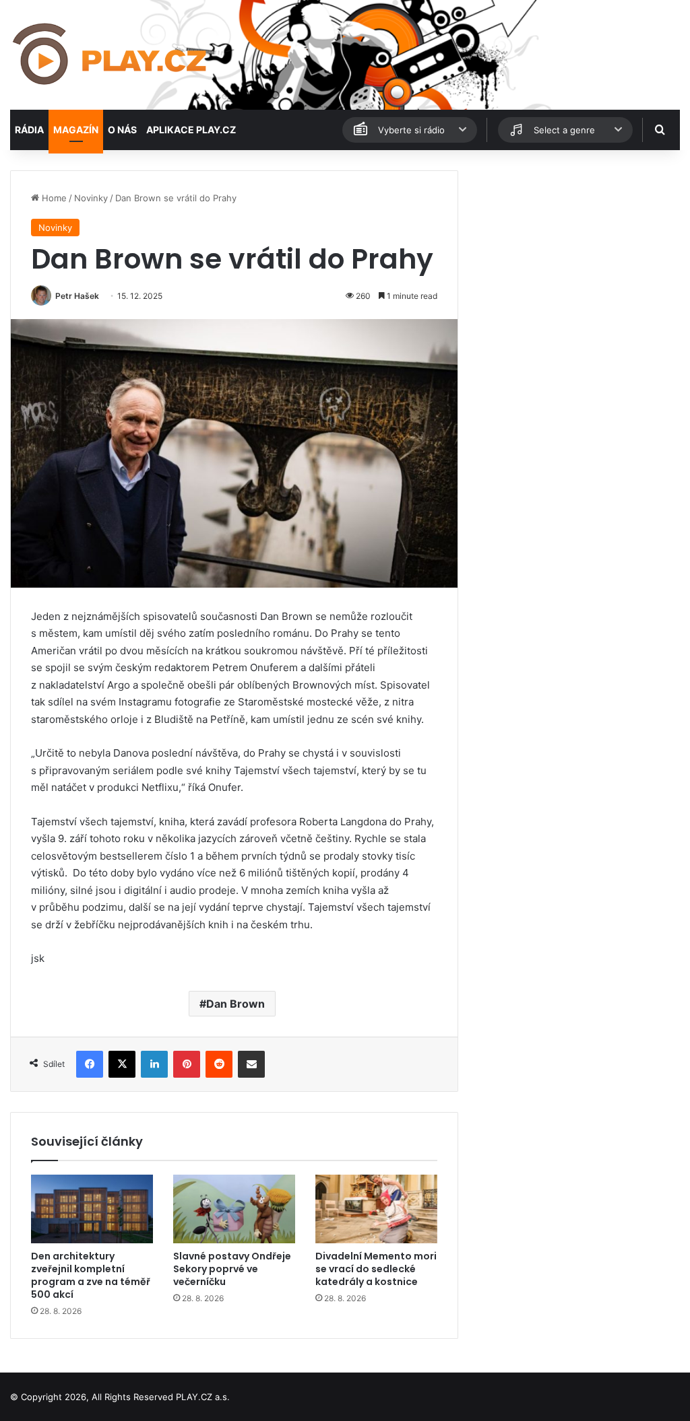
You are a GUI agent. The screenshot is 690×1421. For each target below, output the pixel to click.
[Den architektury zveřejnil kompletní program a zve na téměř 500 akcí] (92, 1209)
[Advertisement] (575, 254)
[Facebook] (89, 1064)
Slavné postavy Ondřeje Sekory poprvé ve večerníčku (232, 1268)
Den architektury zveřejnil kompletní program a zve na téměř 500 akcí (90, 1275)
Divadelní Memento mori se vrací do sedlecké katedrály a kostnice (376, 1268)
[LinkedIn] (154, 1064)
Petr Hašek (77, 296)
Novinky (91, 198)
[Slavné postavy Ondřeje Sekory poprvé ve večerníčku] (234, 1209)
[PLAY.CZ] (111, 55)
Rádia (29, 129)
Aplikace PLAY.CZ (191, 129)
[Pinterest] (186, 1064)
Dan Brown (235, 1003)
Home (53, 198)
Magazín (75, 129)
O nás (122, 129)
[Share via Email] (251, 1064)
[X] (121, 1064)
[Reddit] (219, 1064)
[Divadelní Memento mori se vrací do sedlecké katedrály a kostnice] (376, 1209)
